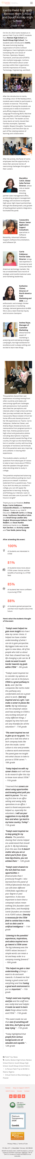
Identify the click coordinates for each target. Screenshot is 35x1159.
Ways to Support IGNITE (21, 1088)
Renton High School (18, 1060)
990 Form (24, 1152)
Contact (26, 1091)
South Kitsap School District (19, 1066)
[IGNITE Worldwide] (9, 3)
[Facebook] (15, 1096)
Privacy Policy (12, 1144)
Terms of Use (23, 1144)
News (15, 1057)
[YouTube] (23, 1096)
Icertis (7, 1060)
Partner (8, 1088)
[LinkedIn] (11, 1096)
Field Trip (9, 1057)
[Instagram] (19, 1096)
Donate (19, 1091)
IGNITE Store (10, 1091)
